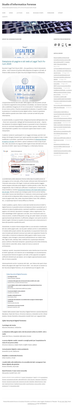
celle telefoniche (22, 379)
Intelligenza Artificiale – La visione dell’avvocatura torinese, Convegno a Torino (63, 92)
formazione (29, 377)
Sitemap (60, 13)
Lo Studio (19, 13)
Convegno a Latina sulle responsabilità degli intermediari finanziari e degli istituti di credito (62, 99)
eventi (23, 377)
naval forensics (30, 384)
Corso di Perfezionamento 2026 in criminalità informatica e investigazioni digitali (63, 120)
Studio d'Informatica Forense (19, 4)
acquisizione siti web (12, 379)
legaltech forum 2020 (19, 384)
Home (3, 13)
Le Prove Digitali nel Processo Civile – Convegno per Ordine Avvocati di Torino (63, 71)
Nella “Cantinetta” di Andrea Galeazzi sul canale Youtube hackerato (62, 127)
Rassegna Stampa (38, 13)
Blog (27, 13)
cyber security (31, 379)
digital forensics (39, 381)
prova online (37, 384)
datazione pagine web (12, 381)
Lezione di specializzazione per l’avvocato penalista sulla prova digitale (62, 77)
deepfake (31, 381)
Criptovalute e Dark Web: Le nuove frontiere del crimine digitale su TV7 (62, 114)
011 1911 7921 (63, 401)
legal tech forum (9, 384)
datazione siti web (24, 381)
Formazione (50, 13)
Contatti (4, 17)
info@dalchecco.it (32, 403)
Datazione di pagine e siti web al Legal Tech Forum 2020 (23, 62)
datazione (38, 379)
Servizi (11, 13)
